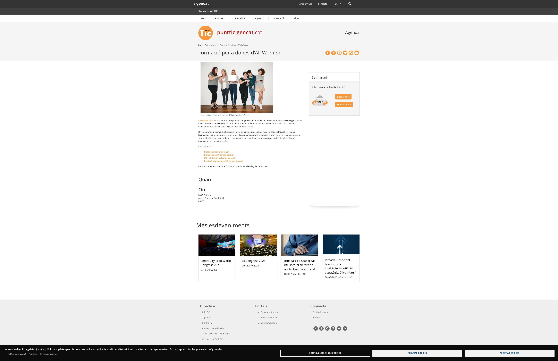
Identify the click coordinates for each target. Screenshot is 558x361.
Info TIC (206, 312)
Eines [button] (297, 18)
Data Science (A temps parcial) (219, 154)
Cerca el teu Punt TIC (212, 339)
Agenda (259, 18)
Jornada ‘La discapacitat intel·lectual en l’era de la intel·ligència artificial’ (299, 265)
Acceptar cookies (509, 353)
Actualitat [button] (239, 18)
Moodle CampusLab (267, 323)
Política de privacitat (17, 354)
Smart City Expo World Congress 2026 (216, 263)
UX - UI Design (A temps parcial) (219, 158)
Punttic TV (207, 323)
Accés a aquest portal (267, 312)
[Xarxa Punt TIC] (206, 33)
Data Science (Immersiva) (216, 151)
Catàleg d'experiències (213, 328)
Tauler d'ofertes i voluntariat (216, 333)
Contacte (322, 3)
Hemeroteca (344, 104)
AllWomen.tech (205, 120)
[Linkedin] (345, 328)
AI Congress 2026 (253, 261)
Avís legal (33, 354)
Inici (203, 18)
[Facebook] (321, 328)
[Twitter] (315, 328)
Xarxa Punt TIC (208, 11)
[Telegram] (327, 328)
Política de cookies (48, 354)
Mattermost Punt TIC (267, 317)
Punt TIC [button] (219, 18)
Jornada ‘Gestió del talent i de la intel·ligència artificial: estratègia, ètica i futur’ (340, 266)
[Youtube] (339, 328)
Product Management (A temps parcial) (223, 161)
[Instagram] (333, 328)
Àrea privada (305, 3)
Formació (278, 18)
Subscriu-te (343, 96)
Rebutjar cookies (417, 353)
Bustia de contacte (322, 312)
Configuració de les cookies (325, 353)
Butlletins (317, 317)
